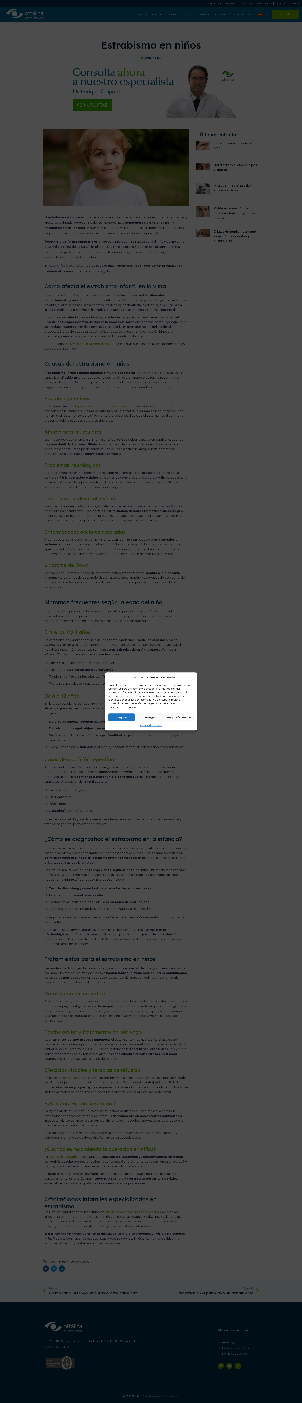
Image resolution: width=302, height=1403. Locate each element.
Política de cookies (151, 725)
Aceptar (121, 717)
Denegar (149, 717)
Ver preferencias (179, 717)
